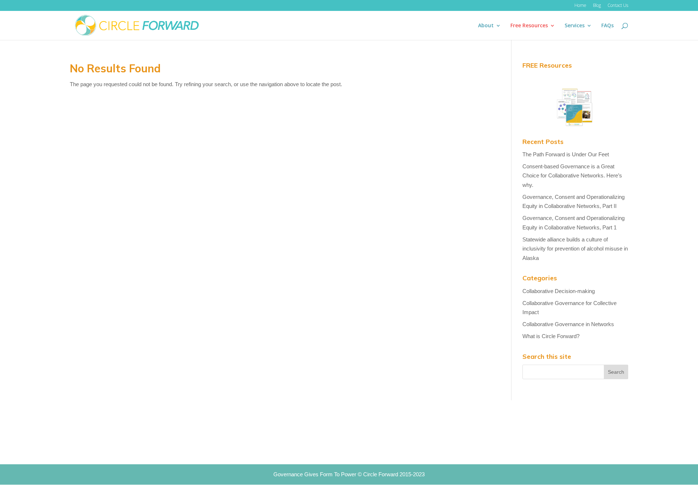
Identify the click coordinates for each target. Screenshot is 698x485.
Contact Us (617, 5)
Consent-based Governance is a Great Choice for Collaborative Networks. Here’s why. (572, 175)
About (486, 26)
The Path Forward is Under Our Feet (565, 154)
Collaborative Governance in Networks (568, 324)
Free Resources (529, 26)
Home (580, 5)
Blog (597, 5)
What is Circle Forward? (550, 336)
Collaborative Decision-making (558, 291)
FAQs (607, 26)
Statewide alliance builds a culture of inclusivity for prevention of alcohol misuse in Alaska (575, 248)
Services (575, 26)
